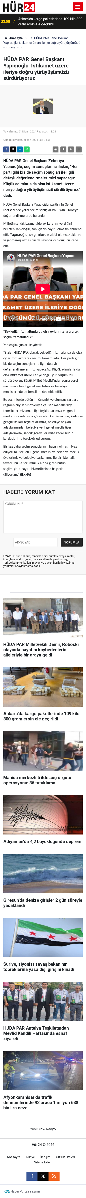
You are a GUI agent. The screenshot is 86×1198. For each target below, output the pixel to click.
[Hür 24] (19, 6)
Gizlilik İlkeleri (65, 1157)
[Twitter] (13, 149)
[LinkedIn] (20, 149)
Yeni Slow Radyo (43, 1129)
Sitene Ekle (42, 1162)
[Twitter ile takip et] (43, 1176)
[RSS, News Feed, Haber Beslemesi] (54, 1176)
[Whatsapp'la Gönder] (27, 149)
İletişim (45, 1157)
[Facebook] (6, 149)
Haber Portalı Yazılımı (26, 1191)
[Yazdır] (55, 149)
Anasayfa (16, 38)
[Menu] (78, 7)
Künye (30, 1157)
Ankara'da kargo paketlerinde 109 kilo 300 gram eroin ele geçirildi (50, 21)
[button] (63, 149)
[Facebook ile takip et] (31, 1176)
